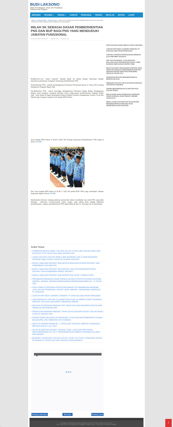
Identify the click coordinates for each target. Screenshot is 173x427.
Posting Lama (97, 414)
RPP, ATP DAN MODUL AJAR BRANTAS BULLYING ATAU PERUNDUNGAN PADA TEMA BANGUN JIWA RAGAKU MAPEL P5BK (123, 62)
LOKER (131, 15)
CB (1, 426)
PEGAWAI (49, 15)
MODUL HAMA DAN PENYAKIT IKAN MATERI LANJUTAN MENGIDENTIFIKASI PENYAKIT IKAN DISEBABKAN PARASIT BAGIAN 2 (64, 270)
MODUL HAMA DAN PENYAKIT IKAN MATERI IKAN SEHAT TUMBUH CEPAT (63, 275)
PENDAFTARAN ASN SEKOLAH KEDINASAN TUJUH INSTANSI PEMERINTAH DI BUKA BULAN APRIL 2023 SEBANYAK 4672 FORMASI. (67, 319)
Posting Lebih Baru (39, 414)
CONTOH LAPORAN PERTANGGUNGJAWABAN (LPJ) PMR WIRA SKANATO (123, 55)
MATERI (121, 15)
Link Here (109, 423)
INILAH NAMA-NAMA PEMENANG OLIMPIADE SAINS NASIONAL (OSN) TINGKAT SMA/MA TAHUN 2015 (123, 96)
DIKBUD (62, 15)
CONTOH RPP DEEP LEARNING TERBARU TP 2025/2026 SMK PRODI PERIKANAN (66, 296)
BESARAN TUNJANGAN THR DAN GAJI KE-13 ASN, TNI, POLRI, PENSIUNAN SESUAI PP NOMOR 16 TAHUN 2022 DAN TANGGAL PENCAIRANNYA (67, 339)
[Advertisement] (67, 60)
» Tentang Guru (64, 38)
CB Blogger (81, 424)
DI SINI (38, 142)
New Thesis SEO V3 (63, 424)
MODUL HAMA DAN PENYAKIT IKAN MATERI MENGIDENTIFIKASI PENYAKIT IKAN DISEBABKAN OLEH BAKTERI (122, 103)
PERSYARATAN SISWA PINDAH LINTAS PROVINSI (124, 45)
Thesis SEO (99, 424)
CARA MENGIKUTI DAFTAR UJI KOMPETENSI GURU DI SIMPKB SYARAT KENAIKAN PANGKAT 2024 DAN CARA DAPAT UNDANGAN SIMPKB (67, 300)
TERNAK (98, 15)
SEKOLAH (110, 15)
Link (104, 423)
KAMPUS (73, 15)
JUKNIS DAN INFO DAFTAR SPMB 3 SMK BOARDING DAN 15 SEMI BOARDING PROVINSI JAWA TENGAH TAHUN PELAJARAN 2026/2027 (65, 258)
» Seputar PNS (54, 38)
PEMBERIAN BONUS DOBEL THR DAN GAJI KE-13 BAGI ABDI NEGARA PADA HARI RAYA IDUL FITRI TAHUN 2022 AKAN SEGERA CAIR (66, 252)
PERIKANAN (86, 15)
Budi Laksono (45, 4)
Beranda (36, 15)
